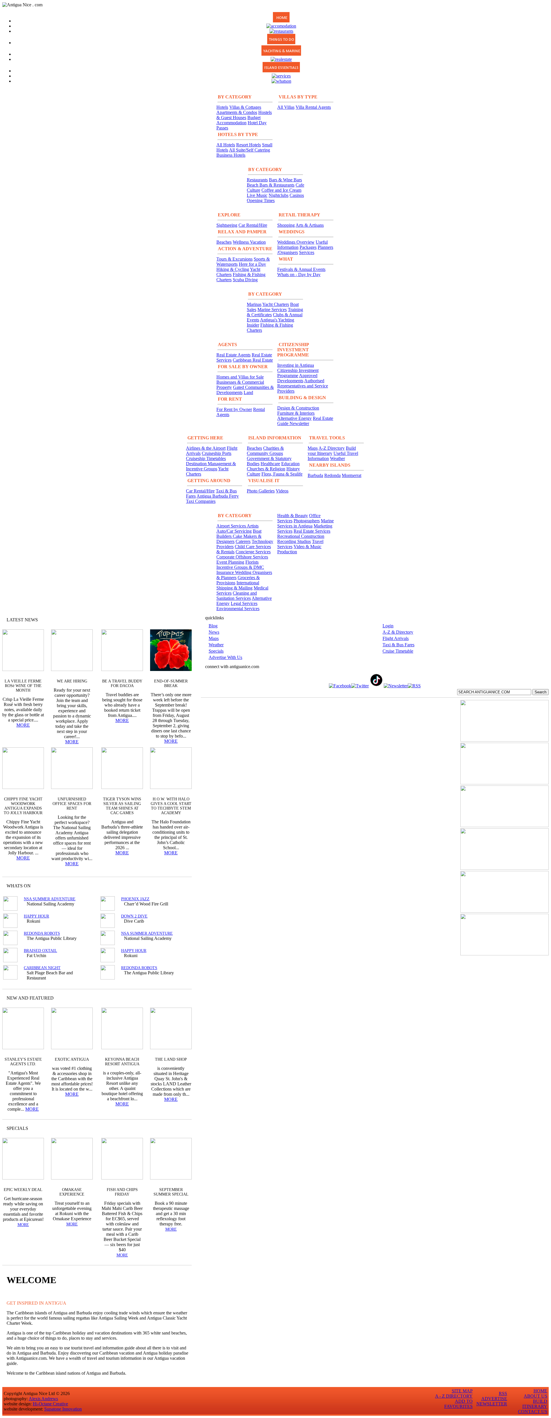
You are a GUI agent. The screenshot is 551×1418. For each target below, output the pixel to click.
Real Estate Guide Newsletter (305, 421)
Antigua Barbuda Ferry (218, 496)
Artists (253, 525)
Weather (337, 458)
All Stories (171, 619)
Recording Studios (294, 541)
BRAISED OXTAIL (40, 950)
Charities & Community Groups (265, 451)
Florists (252, 562)
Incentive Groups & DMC (240, 567)
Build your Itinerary (332, 451)
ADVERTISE (494, 1398)
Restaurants (257, 179)
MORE (23, 725)
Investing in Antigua (295, 365)
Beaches (224, 242)
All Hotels (225, 144)
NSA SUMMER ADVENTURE (49, 899)
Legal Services (244, 603)
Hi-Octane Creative (50, 1403)
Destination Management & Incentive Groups (211, 466)
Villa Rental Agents (313, 107)
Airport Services (231, 525)
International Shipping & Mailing (237, 585)
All (176, 1128)
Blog (213, 625)
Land (248, 392)
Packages (308, 247)
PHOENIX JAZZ (135, 899)
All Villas (285, 107)
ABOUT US (535, 1396)
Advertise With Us (225, 657)
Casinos (297, 195)
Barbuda (315, 475)
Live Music (257, 195)
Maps (313, 448)
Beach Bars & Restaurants (270, 185)
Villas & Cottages (245, 107)
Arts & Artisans (310, 225)
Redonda (332, 475)
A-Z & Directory (398, 632)
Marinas (254, 304)
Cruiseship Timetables (206, 458)
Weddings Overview (296, 242)
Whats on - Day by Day (299, 274)
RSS (503, 1393)
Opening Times (261, 200)
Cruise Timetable (398, 651)
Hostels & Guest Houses (244, 115)
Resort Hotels (248, 144)
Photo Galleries (261, 490)
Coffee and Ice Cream (281, 190)
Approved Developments (297, 378)
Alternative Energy (294, 418)
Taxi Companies (201, 501)
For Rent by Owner (234, 409)
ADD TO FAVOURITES (458, 1404)
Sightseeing (226, 225)
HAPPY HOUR (36, 916)
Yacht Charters (275, 304)
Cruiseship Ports (216, 453)
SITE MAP (462, 1390)
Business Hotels (230, 155)
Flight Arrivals (396, 638)
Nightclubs (278, 195)
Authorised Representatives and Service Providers (302, 385)
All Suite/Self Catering (249, 150)
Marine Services (272, 309)
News (214, 632)
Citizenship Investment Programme (298, 373)
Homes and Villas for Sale (240, 377)
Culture (253, 474)
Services (306, 252)
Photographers (307, 520)
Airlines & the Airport (206, 448)
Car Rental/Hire (252, 225)
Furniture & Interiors (296, 413)
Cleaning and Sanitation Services (236, 596)
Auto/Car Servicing (234, 531)
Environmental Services (237, 608)
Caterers (243, 541)
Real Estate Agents (233, 354)
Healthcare (270, 463)
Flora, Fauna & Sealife (281, 474)
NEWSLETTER (491, 1403)
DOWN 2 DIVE (134, 916)
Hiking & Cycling (232, 269)
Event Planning (230, 562)
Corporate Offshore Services (242, 556)
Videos (282, 490)
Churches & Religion (266, 468)
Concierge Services (253, 551)
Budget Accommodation (238, 120)
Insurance (225, 572)
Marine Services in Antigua (305, 523)
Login (388, 625)
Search (540, 692)
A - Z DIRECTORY (454, 1396)
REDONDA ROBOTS (42, 933)
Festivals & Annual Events (301, 269)
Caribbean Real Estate (253, 360)
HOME (540, 1390)
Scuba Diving (245, 279)
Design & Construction (298, 408)
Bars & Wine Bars (285, 179)
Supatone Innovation (63, 1409)
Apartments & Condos (236, 112)
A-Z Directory (332, 448)
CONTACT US (532, 1411)
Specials (216, 651)
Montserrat (351, 475)
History (293, 468)
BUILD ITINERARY (534, 1404)
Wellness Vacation (249, 242)
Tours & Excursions (234, 259)
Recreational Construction (300, 536)
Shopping (286, 225)
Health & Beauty (292, 515)
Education (290, 463)
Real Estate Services (312, 531)
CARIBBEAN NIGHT (42, 968)
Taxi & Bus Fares (398, 644)
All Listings (165, 885)
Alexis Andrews (43, 1398)
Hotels (222, 107)
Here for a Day (252, 264)
